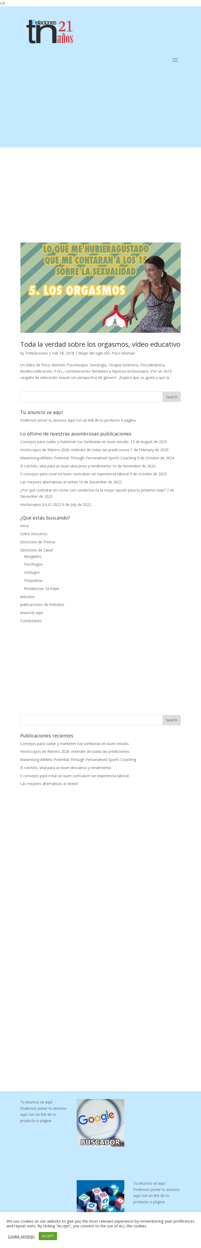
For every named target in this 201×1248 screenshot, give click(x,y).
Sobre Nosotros (33, 533)
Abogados (32, 556)
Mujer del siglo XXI (93, 353)
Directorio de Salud (36, 550)
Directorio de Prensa (37, 541)
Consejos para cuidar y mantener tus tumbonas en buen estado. (74, 441)
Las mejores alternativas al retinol (49, 481)
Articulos (27, 596)
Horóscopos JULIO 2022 (40, 504)
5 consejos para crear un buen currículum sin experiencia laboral (74, 473)
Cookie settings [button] (21, 1236)
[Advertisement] (100, 110)
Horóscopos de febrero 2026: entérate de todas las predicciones (75, 449)
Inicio (24, 525)
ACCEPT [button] (48, 1236)
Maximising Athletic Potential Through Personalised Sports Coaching (78, 457)
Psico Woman (123, 353)
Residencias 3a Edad (41, 588)
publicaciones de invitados (42, 604)
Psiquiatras (33, 580)
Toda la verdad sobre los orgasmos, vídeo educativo (100, 344)
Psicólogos (33, 564)
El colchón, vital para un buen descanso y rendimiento (65, 465)
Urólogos (32, 572)
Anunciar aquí (31, 612)
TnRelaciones (36, 353)
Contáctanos (31, 620)
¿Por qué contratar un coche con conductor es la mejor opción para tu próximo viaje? (93, 490)
